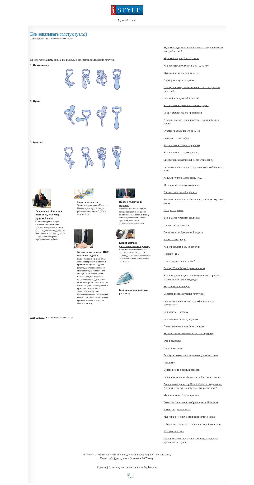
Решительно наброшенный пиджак (183, 232)
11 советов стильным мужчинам (182, 185)
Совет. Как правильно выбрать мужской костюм (191, 402)
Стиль (41, 38)
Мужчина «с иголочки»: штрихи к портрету (188, 333)
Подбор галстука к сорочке (179, 80)
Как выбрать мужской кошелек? (182, 98)
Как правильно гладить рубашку (182, 152)
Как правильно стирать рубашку (182, 145)
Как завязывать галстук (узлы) (181, 319)
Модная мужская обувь (177, 286)
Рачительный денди (175, 239)
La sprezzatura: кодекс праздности (183, 112)
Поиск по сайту (162, 454)
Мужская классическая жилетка (181, 73)
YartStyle (34, 38)
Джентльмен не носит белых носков (184, 326)
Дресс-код (169, 362)
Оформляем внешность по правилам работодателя (192, 424)
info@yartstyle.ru (118, 458)
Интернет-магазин (93, 454)
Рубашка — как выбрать (177, 138)
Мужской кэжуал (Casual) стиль (181, 58)
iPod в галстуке (172, 340)
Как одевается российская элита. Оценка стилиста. (192, 377)
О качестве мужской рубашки (180, 192)
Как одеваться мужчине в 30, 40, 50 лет (186, 65)
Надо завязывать (173, 348)
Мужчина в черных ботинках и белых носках (189, 416)
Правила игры (171, 253)
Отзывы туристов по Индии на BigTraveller (133, 467)
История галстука (174, 431)
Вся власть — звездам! (176, 311)
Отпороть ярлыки (174, 210)
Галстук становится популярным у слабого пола (191, 355)
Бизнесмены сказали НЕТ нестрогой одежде (189, 159)
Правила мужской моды (177, 225)
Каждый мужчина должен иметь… (183, 177)
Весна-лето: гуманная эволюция (182, 217)
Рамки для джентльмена (177, 409)
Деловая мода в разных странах (182, 369)
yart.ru (103, 467)
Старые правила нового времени (182, 130)
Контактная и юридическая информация (128, 454)
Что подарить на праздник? (179, 261)
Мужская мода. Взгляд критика (181, 395)
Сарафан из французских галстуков (184, 293)
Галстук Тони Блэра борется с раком (184, 268)
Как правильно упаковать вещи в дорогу (186, 105)
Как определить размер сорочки (182, 246)
